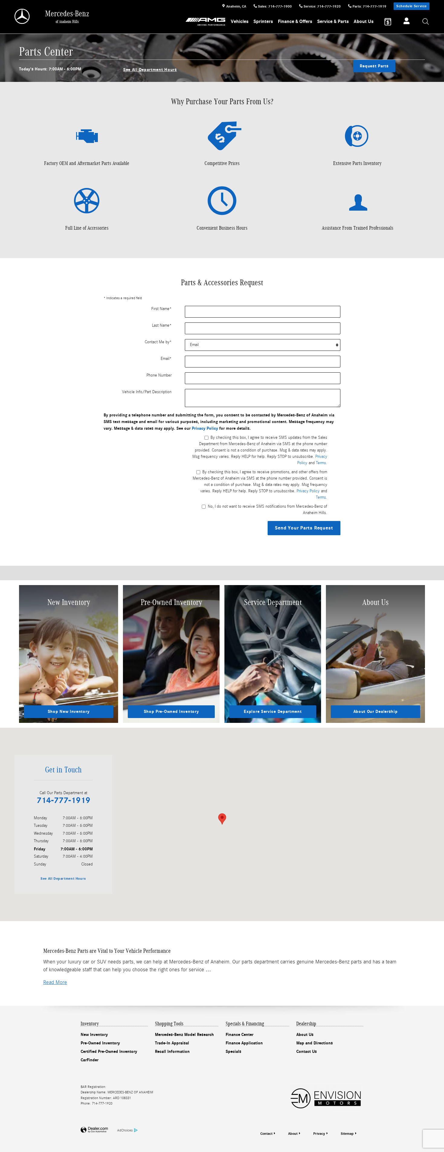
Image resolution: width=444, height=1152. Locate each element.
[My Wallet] (388, 21)
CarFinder (89, 1060)
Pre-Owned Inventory (100, 1043)
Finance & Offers (295, 21)
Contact (266, 1133)
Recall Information (172, 1051)
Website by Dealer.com (94, 1130)
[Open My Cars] (404, 22)
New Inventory (94, 1034)
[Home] (22, 16)
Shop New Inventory (69, 711)
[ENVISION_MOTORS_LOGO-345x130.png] (326, 1097)
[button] (55, 982)
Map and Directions (314, 1043)
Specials (233, 1051)
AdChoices (125, 1130)
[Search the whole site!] (426, 22)
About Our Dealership (375, 711)
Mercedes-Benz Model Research (184, 1034)
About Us (364, 21)
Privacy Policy (205, 428)
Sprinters (263, 21)
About (293, 1133)
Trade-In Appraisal (172, 1043)
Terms (321, 463)
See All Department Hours (150, 69)
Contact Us (306, 1051)
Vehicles (240, 21)
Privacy (319, 1133)
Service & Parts (333, 21)
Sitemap (347, 1133)
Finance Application (244, 1043)
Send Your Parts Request (304, 528)
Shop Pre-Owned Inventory (171, 711)
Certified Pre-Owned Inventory (109, 1051)
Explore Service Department (272, 711)
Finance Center (239, 1034)
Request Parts (374, 66)
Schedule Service (411, 6)
